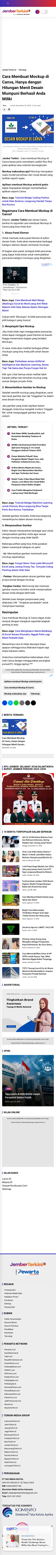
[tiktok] (21, 3)
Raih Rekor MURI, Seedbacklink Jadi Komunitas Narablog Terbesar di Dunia (27, 436)
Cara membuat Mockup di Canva (19, 687)
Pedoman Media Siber (13, 1293)
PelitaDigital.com (11, 1380)
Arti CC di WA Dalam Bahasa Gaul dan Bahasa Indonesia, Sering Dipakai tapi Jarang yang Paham (37, 840)
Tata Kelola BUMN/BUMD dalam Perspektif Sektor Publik (22, 1096)
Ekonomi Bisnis (10, 1322)
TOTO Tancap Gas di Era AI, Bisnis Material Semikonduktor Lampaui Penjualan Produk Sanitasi (37, 971)
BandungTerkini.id (11, 1435)
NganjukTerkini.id (11, 1459)
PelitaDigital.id (10, 1384)
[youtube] (16, 3)
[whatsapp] (16, 702)
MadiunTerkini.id (11, 1452)
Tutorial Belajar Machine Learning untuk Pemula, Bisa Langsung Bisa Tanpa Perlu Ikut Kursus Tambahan (27, 506)
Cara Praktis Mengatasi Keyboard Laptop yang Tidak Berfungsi (26, 491)
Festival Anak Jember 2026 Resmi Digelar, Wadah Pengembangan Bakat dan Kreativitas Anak (37, 884)
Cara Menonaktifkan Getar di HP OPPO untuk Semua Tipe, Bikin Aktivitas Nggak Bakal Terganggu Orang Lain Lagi (37, 956)
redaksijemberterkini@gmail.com (22, 1493)
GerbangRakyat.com (12, 1367)
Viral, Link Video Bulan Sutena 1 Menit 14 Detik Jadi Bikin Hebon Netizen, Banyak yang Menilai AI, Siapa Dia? (37, 855)
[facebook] (3, 3)
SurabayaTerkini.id (11, 1438)
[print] (21, 702)
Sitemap (6, 1189)
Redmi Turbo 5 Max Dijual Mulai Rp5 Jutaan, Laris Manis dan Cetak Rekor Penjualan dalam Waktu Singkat (28, 482)
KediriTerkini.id (10, 1462)
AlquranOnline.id (11, 1408)
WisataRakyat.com (12, 1391)
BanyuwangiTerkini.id (13, 1448)
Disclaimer (8, 1300)
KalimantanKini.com (12, 1394)
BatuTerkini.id (9, 1442)
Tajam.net (8, 1356)
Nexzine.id (8, 1404)
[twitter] (8, 3)
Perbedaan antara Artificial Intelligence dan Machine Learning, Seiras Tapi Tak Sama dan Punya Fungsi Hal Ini (25, 365)
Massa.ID (7, 1182)
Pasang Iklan (9, 1307)
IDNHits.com (9, 1370)
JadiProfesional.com (12, 1401)
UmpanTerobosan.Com (14, 1185)
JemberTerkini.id (9, 70)
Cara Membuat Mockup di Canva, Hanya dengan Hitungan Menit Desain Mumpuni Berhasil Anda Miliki (13, 741)
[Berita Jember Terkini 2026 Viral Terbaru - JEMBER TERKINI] (16, 14)
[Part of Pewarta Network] (28, 1274)
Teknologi (22, 70)
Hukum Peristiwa (11, 1326)
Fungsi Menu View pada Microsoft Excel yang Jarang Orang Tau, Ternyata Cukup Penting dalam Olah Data (27, 566)
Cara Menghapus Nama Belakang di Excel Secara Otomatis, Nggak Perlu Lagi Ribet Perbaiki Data (27, 634)
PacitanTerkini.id (11, 1455)
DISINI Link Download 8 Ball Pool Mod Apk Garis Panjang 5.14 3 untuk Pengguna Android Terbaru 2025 (28, 448)
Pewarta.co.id (9, 1349)
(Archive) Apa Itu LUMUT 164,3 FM (37, 927)
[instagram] (12, 3)
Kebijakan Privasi (11, 1297)
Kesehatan (8, 1333)
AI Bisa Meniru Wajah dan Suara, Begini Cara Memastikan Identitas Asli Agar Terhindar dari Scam (27, 470)
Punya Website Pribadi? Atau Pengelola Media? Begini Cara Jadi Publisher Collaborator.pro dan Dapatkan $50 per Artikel (27, 459)
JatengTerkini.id (10, 1428)
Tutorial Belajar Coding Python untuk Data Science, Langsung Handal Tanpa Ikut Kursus (27, 201)
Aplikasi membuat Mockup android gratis (23, 681)
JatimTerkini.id (10, 1425)
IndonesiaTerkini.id (12, 1421)
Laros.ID (6, 1178)
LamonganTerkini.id (12, 1466)
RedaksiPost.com (11, 1377)
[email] (27, 702)
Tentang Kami (10, 1290)
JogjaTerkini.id (10, 1431)
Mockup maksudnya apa (15, 694)
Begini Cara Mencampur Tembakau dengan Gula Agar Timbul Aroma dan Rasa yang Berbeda (35, 913)
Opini (8, 1089)
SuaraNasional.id (11, 1353)
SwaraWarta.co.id (11, 1363)
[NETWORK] (37, 12)
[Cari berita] (53, 3)
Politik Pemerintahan (12, 1319)
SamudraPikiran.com (12, 1387)
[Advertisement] (28, 42)
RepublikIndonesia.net (13, 1360)
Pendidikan (8, 1329)
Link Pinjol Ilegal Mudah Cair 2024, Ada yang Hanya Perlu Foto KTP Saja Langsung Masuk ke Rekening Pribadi (38, 869)
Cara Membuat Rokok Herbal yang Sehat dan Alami (37, 898)
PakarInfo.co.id (10, 1397)
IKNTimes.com (10, 1373)
